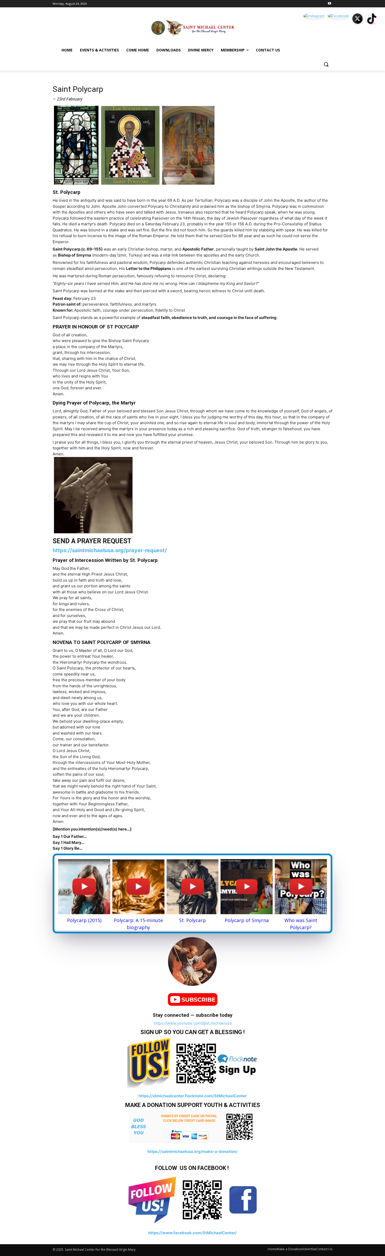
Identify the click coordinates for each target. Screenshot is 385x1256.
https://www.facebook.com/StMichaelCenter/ (192, 1232)
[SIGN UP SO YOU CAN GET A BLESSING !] (192, 1063)
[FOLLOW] (192, 1199)
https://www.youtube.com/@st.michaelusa (193, 1023)
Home (272, 1249)
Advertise (309, 1249)
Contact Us (324, 1249)
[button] (326, 64)
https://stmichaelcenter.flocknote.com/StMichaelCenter (193, 1095)
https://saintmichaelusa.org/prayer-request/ (110, 550)
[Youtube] (329, 4)
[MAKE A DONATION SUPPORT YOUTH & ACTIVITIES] (192, 1127)
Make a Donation (289, 1249)
